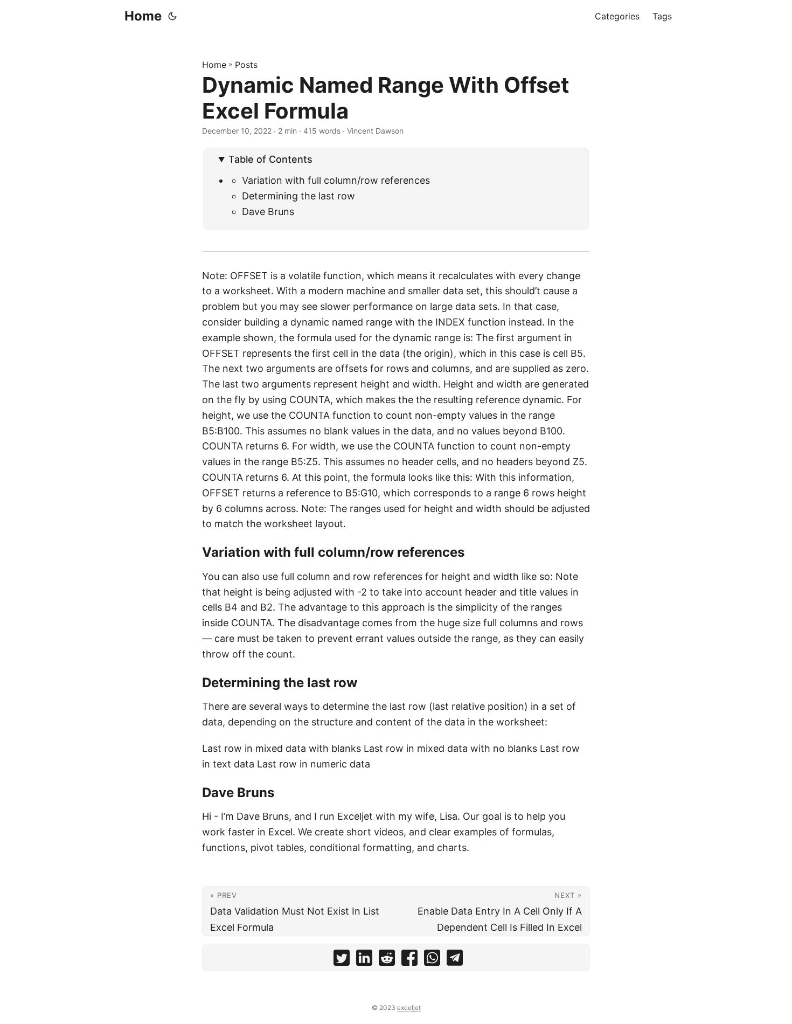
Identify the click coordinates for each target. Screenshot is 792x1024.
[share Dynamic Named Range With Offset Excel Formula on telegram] (455, 960)
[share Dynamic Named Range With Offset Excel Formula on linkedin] (364, 960)
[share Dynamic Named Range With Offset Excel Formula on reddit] (387, 960)
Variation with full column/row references (336, 180)
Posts (246, 64)
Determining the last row (298, 196)
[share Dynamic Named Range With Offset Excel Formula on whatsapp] (432, 960)
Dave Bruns (268, 211)
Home (143, 16)
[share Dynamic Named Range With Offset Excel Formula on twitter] (342, 960)
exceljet (409, 1008)
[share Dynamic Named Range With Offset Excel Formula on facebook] (409, 960)
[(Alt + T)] (172, 16)
